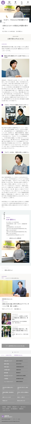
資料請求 (9, 407)
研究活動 (6, 372)
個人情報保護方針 (14, 408)
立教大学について (8, 361)
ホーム (3, 355)
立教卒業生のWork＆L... (18, 355)
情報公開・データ (15, 407)
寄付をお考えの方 (21, 400)
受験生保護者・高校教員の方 (8, 393)
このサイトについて (6, 410)
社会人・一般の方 (21, 397)
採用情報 (4, 407)
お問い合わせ (23, 407)
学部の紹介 (6, 366)
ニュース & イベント (8, 381)
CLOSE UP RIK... (9, 355)
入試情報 (6, 378)
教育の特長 (6, 364)
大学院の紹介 (7, 369)
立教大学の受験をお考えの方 (7, 388)
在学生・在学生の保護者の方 (23, 393)
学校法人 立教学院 (5, 408)
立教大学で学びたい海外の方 (22, 388)
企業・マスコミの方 (6, 397)
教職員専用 (21, 408)
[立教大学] (3, 2)
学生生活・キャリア (8, 375)
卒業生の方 (4, 400)
